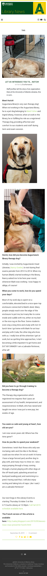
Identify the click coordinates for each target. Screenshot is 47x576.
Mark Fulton (32, 111)
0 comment (33, 533)
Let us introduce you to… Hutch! (22, 82)
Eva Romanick (27, 84)
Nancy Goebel (16, 267)
